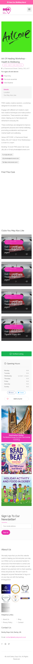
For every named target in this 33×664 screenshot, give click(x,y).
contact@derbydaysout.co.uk (16, 637)
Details (6, 89)
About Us (6, 619)
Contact (20, 622)
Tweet (22, 392)
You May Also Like (10, 95)
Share (12, 392)
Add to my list (18, 399)
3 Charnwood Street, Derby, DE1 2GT (16, 68)
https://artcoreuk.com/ (11, 162)
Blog (19, 619)
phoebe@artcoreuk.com (11, 158)
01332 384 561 (8, 154)
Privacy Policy (7, 622)
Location (7, 92)
